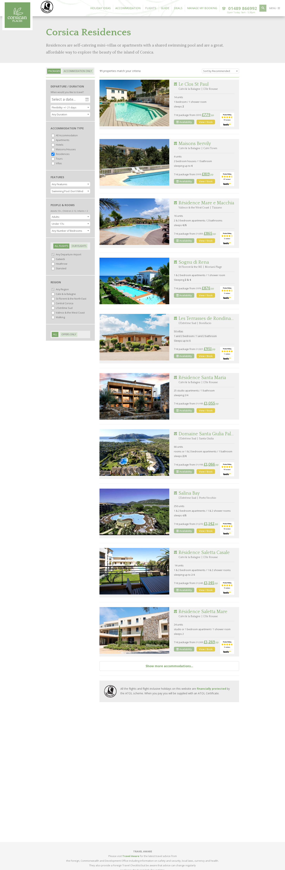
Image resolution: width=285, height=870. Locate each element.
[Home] (17, 27)
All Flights (61, 246)
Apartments (62, 140)
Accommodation (128, 8)
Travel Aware (130, 856)
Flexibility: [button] (64, 107)
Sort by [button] (216, 71)
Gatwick (60, 259)
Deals (178, 8)
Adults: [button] (56, 217)
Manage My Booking (202, 8)
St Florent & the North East (70, 298)
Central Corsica (64, 303)
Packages (54, 71)
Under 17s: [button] (58, 223)
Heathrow (61, 263)
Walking (60, 317)
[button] (70, 114)
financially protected (211, 688)
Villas (58, 163)
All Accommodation (66, 135)
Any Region (62, 289)
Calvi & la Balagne (65, 294)
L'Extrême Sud (64, 308)
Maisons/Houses (65, 149)
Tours (59, 158)
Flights (150, 8)
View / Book (206, 122)
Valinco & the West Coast (70, 312)
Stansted (60, 268)
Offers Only (68, 334)
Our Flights (79, 246)
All (55, 334)
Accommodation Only (78, 71)
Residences (62, 154)
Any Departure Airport (68, 254)
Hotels (59, 144)
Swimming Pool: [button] (67, 191)
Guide (165, 8)
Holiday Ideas (100, 8)
